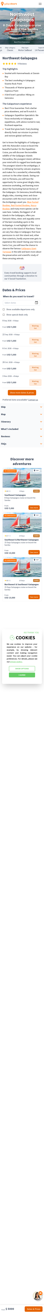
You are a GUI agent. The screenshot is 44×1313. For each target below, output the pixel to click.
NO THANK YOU (31, 633)
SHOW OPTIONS (22, 669)
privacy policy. (16, 661)
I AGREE (22, 675)
